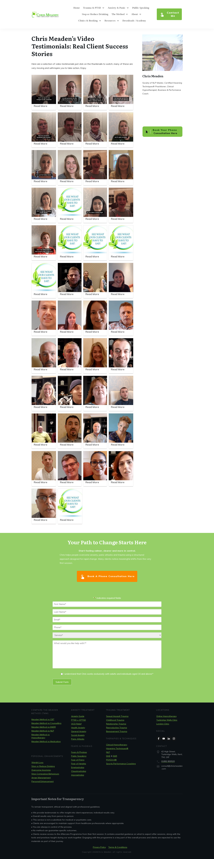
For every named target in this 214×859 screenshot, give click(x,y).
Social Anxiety (78, 735)
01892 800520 (168, 761)
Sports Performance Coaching (121, 763)
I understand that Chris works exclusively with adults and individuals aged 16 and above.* (108, 673)
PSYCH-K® (111, 760)
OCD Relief (76, 723)
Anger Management (41, 777)
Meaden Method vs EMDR (43, 727)
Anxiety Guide (77, 716)
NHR (115, 756)
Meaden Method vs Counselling (46, 723)
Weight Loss (37, 762)
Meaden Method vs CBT (42, 719)
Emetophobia (77, 767)
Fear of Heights (78, 763)
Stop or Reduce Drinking (43, 766)
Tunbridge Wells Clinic (166, 720)
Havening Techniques (117, 748)
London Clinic (162, 723)
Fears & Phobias (79, 752)
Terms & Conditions (117, 847)
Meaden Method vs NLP (42, 730)
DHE (108, 756)
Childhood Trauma (115, 720)
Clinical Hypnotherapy (116, 744)
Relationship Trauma (116, 723)
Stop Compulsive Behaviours (45, 774)
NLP (108, 752)
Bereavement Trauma (116, 731)
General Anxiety (78, 731)
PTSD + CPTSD (78, 720)
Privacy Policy (99, 847)
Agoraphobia (77, 775)
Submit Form (62, 681)
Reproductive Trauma (116, 727)
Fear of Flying (77, 760)
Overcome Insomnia (41, 770)
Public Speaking (78, 756)
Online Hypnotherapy (166, 716)
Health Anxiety (78, 727)
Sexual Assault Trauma (117, 716)
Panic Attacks (77, 739)
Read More (40, 106)
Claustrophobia (78, 771)
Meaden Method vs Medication (46, 741)
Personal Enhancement (42, 781)
